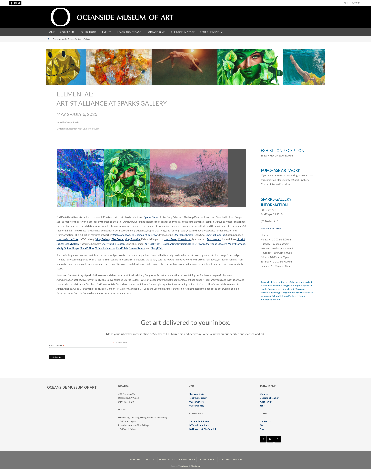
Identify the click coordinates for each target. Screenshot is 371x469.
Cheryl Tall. (157, 248)
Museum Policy (196, 405)
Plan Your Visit (196, 394)
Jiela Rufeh (122, 248)
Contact (149, 460)
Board (263, 429)
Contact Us (265, 421)
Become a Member (269, 397)
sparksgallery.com (271, 228)
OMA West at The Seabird (202, 429)
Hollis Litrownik (196, 243)
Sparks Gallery (152, 217)
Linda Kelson (72, 243)
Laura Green (170, 239)
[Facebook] (11, 3)
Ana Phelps (73, 248)
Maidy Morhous (236, 243)
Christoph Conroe (215, 234)
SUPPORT (356, 3)
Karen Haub (184, 239)
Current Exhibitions (199, 421)
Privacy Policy (187, 460)
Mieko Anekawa (121, 234)
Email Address (56, 345)
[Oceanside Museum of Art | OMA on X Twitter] (277, 439)
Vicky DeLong (103, 239)
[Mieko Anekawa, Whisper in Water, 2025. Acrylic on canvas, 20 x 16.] (80, 205)
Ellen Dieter (117, 239)
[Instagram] (15, 3)
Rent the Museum (198, 397)
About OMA (266, 401)
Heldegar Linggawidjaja (174, 243)
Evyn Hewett (214, 239)
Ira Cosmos (137, 234)
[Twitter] (19, 3)
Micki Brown (151, 234)
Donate (264, 394)
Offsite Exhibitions (199, 425)
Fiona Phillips (87, 248)
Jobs (262, 405)
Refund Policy (207, 460)
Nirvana (184, 466)
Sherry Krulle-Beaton (113, 243)
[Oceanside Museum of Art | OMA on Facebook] (263, 439)
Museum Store (196, 401)
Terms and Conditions (231, 460)
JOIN (346, 3)
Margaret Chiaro (184, 234)
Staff (262, 425)
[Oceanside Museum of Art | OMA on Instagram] (270, 439)
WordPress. (195, 466)
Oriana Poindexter (105, 248)
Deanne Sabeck (137, 248)
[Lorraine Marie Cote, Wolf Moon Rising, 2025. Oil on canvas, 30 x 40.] (189, 205)
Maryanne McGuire (216, 243)
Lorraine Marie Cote (67, 239)
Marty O (61, 248)
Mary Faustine (132, 239)
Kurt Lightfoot (152, 243)
